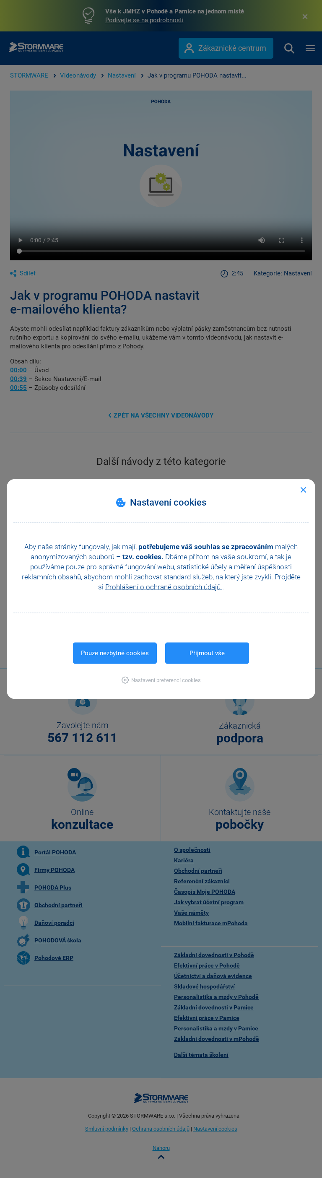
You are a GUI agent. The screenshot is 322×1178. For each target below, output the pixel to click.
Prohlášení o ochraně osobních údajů (163, 587)
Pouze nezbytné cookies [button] (115, 653)
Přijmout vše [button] (207, 653)
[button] (161, 680)
